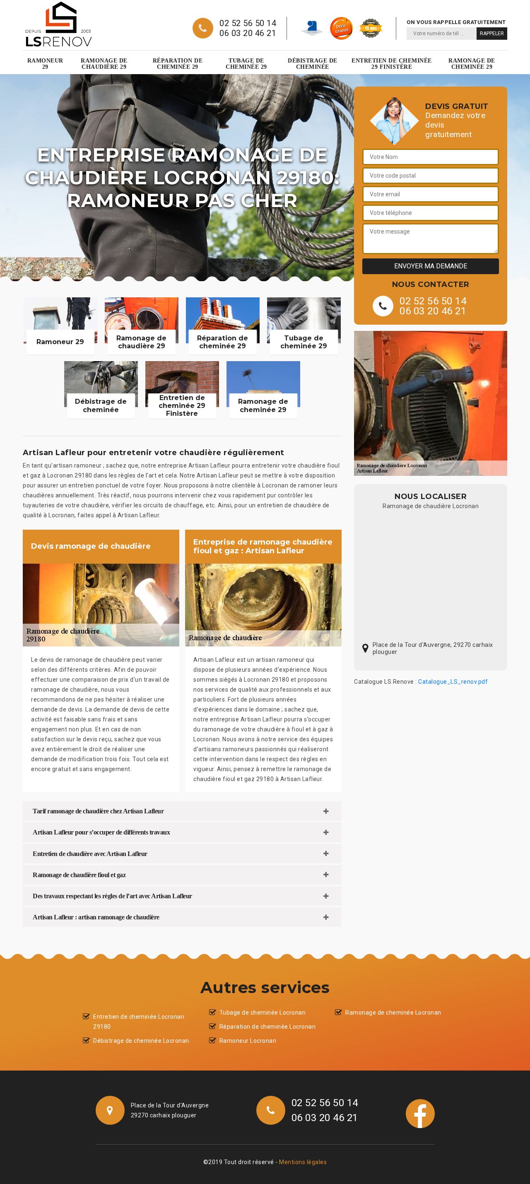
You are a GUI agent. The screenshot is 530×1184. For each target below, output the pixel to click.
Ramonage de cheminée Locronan (393, 1012)
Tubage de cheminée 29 (246, 64)
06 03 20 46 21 (247, 33)
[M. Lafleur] (58, 24)
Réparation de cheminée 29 (178, 64)
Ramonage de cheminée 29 (471, 64)
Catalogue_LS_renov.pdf (453, 681)
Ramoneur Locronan (248, 1040)
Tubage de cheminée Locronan (262, 1012)
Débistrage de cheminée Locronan (141, 1040)
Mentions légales (303, 1162)
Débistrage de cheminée (312, 64)
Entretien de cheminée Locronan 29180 (138, 1021)
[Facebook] (420, 1113)
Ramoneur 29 (45, 64)
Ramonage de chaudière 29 (104, 64)
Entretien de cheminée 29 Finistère (392, 64)
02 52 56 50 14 (247, 23)
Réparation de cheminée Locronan (267, 1026)
